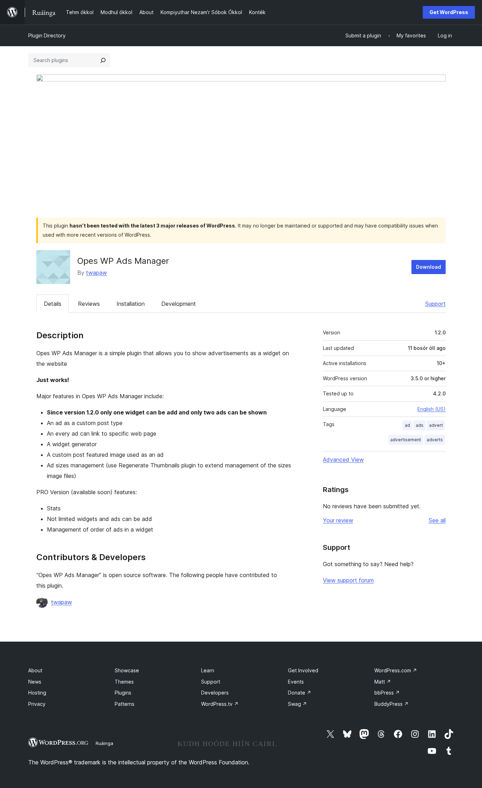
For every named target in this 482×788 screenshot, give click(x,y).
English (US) (431, 409)
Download (428, 267)
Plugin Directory (47, 35)
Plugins (123, 693)
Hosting (37, 693)
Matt (382, 682)
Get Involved (303, 670)
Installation (130, 303)
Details (52, 303)
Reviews (89, 303)
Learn (207, 670)
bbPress (387, 693)
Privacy (37, 704)
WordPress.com (395, 670)
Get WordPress (448, 12)
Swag (297, 704)
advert (436, 425)
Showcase (127, 670)
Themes (124, 682)
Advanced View (343, 459)
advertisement (405, 439)
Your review (338, 520)
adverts (435, 439)
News (34, 682)
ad (407, 425)
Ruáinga (104, 743)
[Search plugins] (103, 60)
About (35, 670)
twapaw (96, 272)
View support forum (348, 580)
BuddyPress (391, 704)
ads (419, 425)
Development (178, 303)
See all (437, 520)
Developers (215, 693)
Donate (299, 693)
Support (435, 303)
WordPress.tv (220, 704)
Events (296, 682)
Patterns (124, 704)
